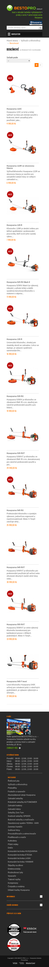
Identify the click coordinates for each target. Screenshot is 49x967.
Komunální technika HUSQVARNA (22, 851)
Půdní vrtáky (13, 844)
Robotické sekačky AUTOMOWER (22, 802)
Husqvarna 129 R (14, 225)
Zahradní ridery (14, 809)
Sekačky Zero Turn (16, 813)
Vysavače (12, 876)
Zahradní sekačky (15, 798)
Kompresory (13, 883)
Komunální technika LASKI (19, 858)
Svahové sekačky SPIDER (19, 816)
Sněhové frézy (14, 830)
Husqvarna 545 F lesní (17, 681)
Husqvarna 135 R (14, 339)
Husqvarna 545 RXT (16, 567)
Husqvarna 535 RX (15, 396)
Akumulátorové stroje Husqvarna (21, 795)
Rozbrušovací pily (15, 872)
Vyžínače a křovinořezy (30, 41)
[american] (21, 963)
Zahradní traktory (15, 806)
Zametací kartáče (15, 827)
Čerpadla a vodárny (16, 886)
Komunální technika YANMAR (20, 862)
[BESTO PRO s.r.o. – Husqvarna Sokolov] (24, 8)
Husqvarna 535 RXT (16, 453)
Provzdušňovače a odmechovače (22, 834)
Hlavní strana (12, 41)
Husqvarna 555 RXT (16, 624)
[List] (40, 65)
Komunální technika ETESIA (20, 855)
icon (41, 896)
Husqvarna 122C (14, 109)
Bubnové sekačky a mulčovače (21, 820)
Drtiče (10, 848)
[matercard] (30, 963)
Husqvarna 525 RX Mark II (18, 282)
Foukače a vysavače (16, 792)
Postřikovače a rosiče (17, 837)
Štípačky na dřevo (15, 865)
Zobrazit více (12, 748)
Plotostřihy (12, 788)
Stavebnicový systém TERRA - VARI (23, 823)
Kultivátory (12, 841)
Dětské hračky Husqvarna (19, 890)
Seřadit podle (12, 58)
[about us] (18, 727)
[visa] (14, 963)
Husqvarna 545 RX (15, 510)
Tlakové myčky (14, 879)
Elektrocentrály (14, 869)
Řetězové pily (13, 781)
